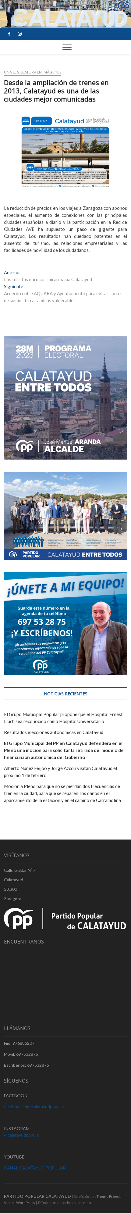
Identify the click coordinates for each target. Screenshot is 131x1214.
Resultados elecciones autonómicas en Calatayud (53, 732)
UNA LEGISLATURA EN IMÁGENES (32, 72)
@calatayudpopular (22, 1134)
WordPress (25, 1202)
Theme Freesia (109, 1196)
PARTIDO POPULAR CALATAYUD (37, 1196)
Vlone (9, 1202)
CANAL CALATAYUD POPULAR (35, 1167)
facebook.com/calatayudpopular (34, 1106)
